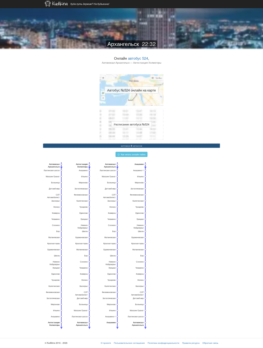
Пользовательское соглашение (129, 342)
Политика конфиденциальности (163, 342)
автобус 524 (138, 58)
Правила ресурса (191, 342)
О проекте (106, 342)
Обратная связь (210, 342)
